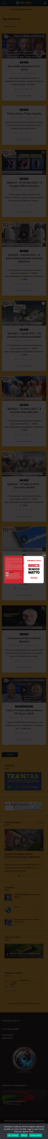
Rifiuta (24, 1135)
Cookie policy (35, 1135)
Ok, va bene (13, 1135)
